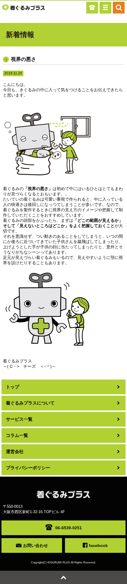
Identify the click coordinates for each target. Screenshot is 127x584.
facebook (98, 545)
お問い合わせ (35, 545)
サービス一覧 (19, 419)
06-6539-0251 (68, 527)
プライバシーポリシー (28, 467)
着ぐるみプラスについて (30, 402)
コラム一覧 (17, 435)
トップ (12, 386)
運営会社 (15, 451)
